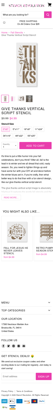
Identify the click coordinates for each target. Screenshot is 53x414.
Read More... (11, 197)
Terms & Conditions (24, 391)
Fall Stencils (17, 32)
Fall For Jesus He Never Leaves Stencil (16, 250)
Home (4, 32)
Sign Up (43, 376)
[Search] (48, 14)
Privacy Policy (7, 391)
